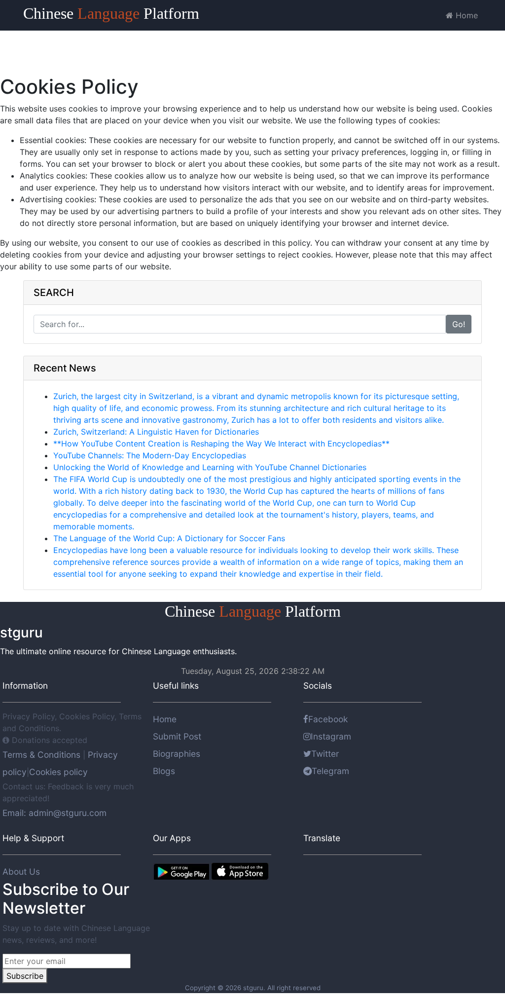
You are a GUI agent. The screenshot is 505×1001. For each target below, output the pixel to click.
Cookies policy (58, 772)
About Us (21, 871)
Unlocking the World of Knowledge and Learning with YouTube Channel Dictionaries (209, 467)
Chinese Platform (111, 13)
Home (465, 15)
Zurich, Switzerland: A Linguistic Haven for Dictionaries (156, 432)
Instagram (331, 736)
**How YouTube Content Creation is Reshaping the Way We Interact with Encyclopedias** (221, 443)
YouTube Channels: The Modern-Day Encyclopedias (149, 455)
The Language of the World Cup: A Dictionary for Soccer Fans (169, 538)
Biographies (176, 753)
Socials (317, 685)
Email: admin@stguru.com (54, 813)
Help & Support (33, 838)
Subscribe (24, 976)
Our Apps (172, 838)
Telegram (330, 771)
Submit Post (177, 736)
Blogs (164, 771)
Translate (321, 838)
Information (25, 685)
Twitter (325, 753)
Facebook (328, 719)
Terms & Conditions (42, 754)
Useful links (176, 685)
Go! (458, 324)
